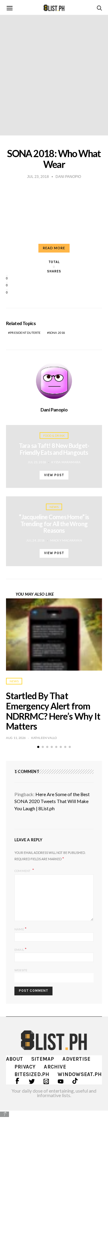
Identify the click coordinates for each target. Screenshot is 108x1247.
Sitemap (42, 1059)
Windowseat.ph (80, 1074)
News (54, 507)
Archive (55, 1067)
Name (20, 928)
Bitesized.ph (31, 1074)
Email (20, 949)
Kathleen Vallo (44, 738)
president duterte (25, 332)
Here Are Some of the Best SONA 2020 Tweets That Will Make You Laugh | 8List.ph (52, 801)
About (14, 1059)
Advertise (76, 1059)
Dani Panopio (54, 409)
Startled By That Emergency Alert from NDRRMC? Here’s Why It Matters (53, 710)
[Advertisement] (54, 1174)
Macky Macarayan (66, 540)
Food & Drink (54, 435)
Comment (22, 870)
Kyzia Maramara (65, 462)
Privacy (24, 1067)
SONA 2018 (57, 332)
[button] (38, 747)
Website (20, 970)
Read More (54, 248)
